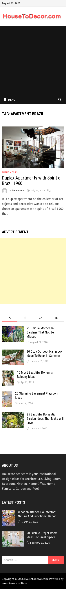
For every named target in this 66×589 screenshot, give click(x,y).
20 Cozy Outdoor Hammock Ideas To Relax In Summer (44, 354)
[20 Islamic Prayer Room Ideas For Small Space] (13, 533)
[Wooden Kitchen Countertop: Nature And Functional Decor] (8, 512)
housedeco (18, 190)
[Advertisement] (33, 60)
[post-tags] (56, 318)
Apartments (10, 172)
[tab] (9, 318)
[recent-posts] (25, 318)
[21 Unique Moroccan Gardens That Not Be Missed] (13, 329)
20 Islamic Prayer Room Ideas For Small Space (42, 535)
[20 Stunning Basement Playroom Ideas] (7, 394)
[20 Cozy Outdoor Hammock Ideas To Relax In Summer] (13, 352)
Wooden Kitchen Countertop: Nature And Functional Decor (37, 514)
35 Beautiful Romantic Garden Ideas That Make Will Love (45, 418)
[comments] (41, 318)
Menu (11, 99)
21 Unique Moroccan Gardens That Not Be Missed (40, 332)
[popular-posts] (9, 318)
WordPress (8, 583)
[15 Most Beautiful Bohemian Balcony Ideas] (8, 373)
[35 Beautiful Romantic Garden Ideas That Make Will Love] (13, 415)
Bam (24, 583)
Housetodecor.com (36, 579)
